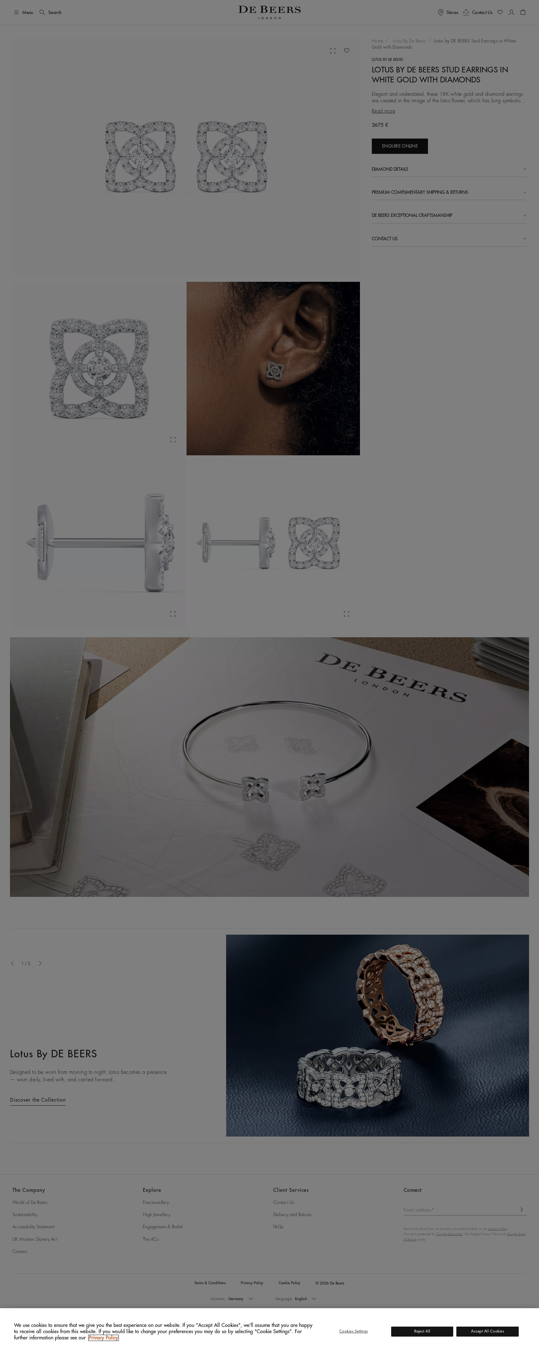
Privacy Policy (103, 1337)
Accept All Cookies (487, 1331)
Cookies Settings (353, 1331)
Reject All (422, 1331)
